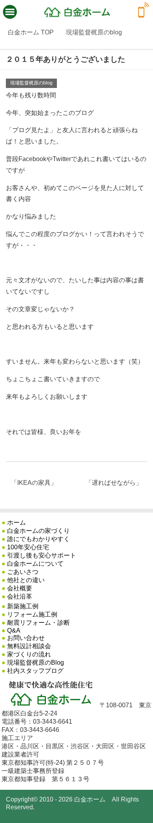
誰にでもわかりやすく (38, 539)
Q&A (13, 630)
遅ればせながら (114, 482)
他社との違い (26, 580)
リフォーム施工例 (32, 614)
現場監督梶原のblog (31, 83)
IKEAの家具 (34, 482)
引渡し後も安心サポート (41, 555)
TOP (31, 32)
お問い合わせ (26, 638)
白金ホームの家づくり (38, 530)
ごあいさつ (22, 571)
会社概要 (19, 588)
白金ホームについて (35, 563)
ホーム (16, 522)
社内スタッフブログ (35, 670)
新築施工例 (22, 606)
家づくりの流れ (29, 654)
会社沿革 (19, 596)
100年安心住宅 (28, 547)
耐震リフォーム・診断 (38, 622)
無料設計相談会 (29, 646)
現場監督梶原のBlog (35, 662)
